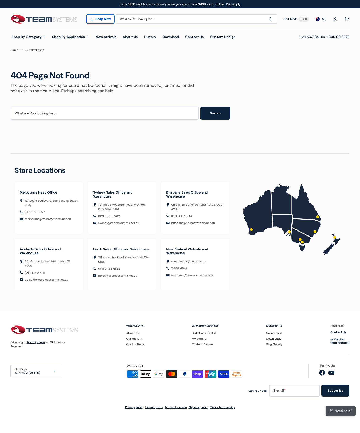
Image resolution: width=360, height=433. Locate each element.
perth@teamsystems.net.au (117, 275)
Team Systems (36, 342)
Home (14, 50)
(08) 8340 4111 (35, 273)
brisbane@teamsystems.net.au (193, 223)
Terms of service (176, 407)
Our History (134, 338)
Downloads (273, 338)
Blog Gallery (274, 344)
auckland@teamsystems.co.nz (192, 275)
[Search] (271, 19)
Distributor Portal (204, 333)
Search (215, 113)
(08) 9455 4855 (109, 269)
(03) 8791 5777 (35, 212)
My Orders (199, 338)
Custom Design (202, 344)
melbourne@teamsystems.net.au (48, 219)
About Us (132, 333)
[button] (335, 19)
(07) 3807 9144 (181, 216)
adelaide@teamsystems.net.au (46, 279)
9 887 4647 (179, 268)
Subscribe (335, 391)
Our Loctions (135, 344)
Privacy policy (134, 407)
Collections (273, 333)
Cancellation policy (222, 407)
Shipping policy (198, 407)
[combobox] (196, 19)
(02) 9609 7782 (109, 216)
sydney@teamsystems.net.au (118, 223)
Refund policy (154, 407)
